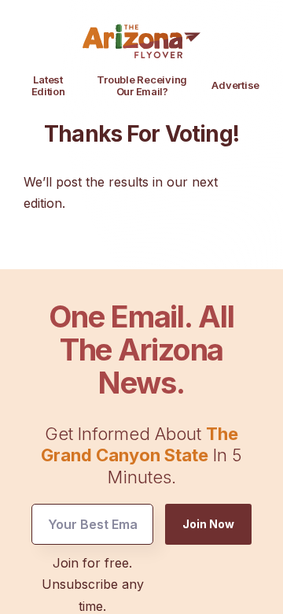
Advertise (235, 85)
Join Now (208, 524)
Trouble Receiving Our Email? (142, 85)
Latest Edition (48, 85)
